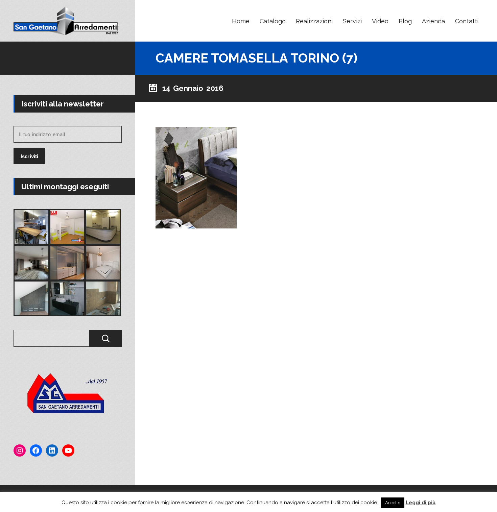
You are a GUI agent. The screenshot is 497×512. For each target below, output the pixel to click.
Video (380, 21)
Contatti (466, 21)
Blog (405, 21)
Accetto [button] (392, 502)
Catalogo (273, 21)
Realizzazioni (314, 21)
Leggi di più (421, 502)
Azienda (433, 21)
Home (241, 21)
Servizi (352, 21)
